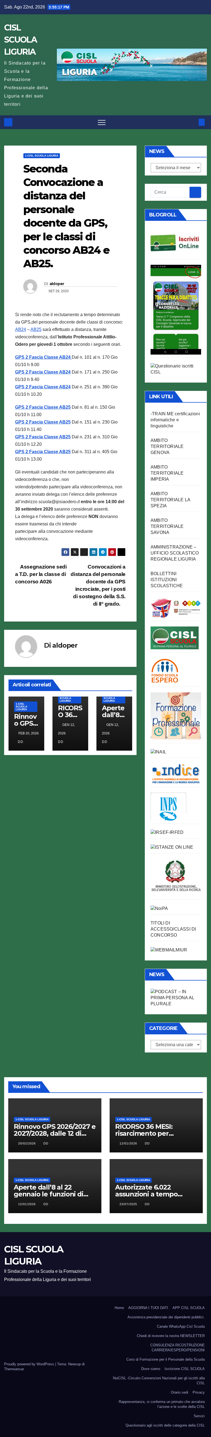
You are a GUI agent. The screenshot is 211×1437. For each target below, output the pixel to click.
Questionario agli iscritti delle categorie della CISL (165, 1425)
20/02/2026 (27, 1143)
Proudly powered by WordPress (29, 1364)
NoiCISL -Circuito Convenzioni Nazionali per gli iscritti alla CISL (159, 1380)
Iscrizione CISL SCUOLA (185, 1369)
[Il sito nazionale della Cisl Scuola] (175, 637)
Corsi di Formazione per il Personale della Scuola (165, 1359)
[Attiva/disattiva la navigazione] (101, 122)
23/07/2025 (129, 1204)
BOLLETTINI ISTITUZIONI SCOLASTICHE (167, 579)
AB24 (20, 329)
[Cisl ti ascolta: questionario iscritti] (176, 368)
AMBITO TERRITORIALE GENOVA (167, 446)
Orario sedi (179, 1392)
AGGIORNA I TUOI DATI (148, 1308)
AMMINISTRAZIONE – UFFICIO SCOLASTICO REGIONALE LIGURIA (175, 553)
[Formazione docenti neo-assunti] (176, 773)
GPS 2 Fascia (29, 372)
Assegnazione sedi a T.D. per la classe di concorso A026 (41, 574)
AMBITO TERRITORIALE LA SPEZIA (170, 499)
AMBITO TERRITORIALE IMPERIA (167, 473)
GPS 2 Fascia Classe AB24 (43, 357)
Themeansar (14, 1369)
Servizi (199, 1416)
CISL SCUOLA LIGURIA (20, 40)
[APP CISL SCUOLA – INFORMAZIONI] (176, 309)
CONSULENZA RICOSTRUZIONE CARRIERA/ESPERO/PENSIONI (177, 1347)
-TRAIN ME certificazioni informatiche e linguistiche (175, 419)
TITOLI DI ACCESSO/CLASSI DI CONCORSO (173, 929)
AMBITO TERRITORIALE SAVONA (167, 526)
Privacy (199, 1392)
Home (119, 1308)
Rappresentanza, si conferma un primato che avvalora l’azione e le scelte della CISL (162, 1404)
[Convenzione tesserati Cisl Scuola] (176, 607)
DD (20, 742)
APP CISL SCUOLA (189, 1308)
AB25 (35, 329)
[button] (192, 122)
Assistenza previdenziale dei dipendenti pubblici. (166, 1317)
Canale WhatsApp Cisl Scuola (181, 1326)
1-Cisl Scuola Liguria (41, 155)
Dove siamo (150, 1369)
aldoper (56, 283)
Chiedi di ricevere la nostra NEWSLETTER (171, 1336)
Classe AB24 (57, 372)
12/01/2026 (129, 1143)
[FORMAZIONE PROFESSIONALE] (176, 716)
